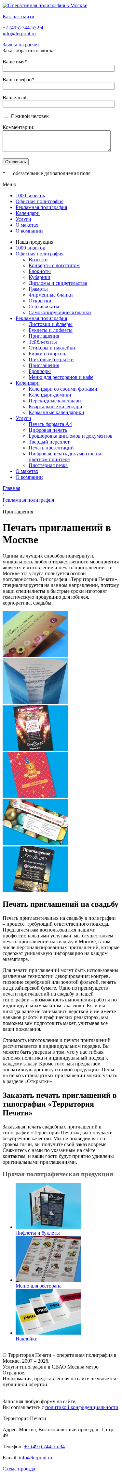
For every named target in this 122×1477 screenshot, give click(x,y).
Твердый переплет (49, 442)
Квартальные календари (55, 406)
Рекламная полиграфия (41, 207)
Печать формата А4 (50, 424)
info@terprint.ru (19, 33)
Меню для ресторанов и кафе (61, 377)
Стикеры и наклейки (52, 347)
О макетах (27, 225)
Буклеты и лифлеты (51, 330)
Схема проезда (19, 1468)
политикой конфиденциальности (81, 1407)
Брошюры (40, 371)
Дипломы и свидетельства (58, 283)
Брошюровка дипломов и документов (71, 436)
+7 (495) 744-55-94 (23, 27)
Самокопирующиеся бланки (60, 312)
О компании (29, 231)
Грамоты (38, 289)
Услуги (23, 219)
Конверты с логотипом (54, 265)
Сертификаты (44, 306)
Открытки (40, 300)
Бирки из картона (48, 353)
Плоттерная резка (48, 465)
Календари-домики (50, 395)
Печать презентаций (51, 447)
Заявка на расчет (21, 44)
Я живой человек (29, 116)
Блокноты (40, 271)
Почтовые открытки (51, 359)
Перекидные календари (55, 400)
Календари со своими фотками (63, 389)
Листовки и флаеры (51, 324)
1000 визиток (30, 195)
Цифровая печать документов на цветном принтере (65, 456)
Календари (28, 213)
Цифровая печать (48, 430)
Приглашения (44, 336)
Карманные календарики (56, 412)
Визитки (38, 259)
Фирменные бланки (51, 295)
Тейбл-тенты (43, 342)
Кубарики (39, 277)
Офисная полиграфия (39, 201)
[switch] (6, 116)
